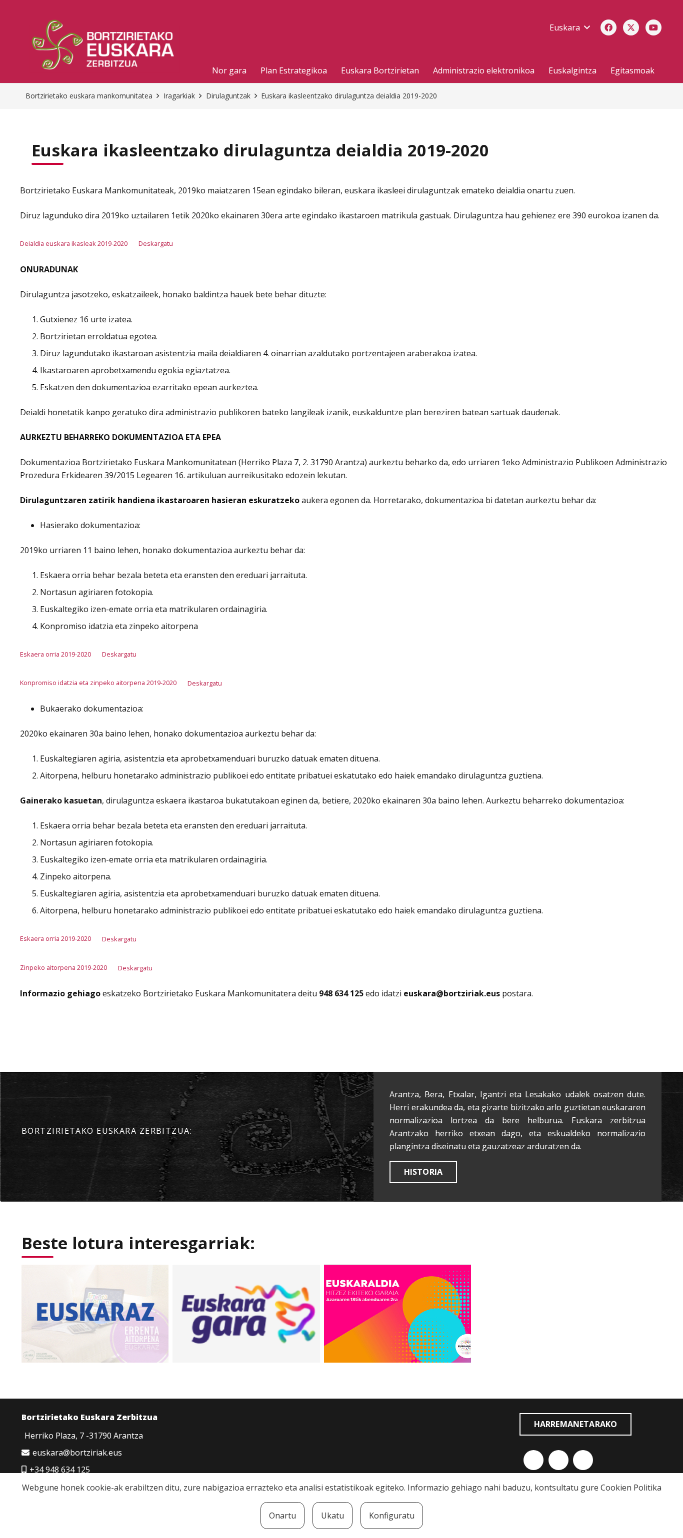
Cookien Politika (631, 1487)
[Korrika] (246, 1314)
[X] (631, 27)
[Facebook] (608, 27)
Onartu (282, 1515)
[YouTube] (654, 27)
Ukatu (332, 1515)
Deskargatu (155, 243)
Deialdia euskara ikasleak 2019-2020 (74, 243)
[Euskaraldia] (397, 1314)
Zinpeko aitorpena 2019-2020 (63, 967)
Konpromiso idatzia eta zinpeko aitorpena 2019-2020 (98, 683)
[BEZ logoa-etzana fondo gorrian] (109, 46)
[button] (570, 27)
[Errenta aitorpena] (95, 1314)
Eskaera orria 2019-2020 (55, 654)
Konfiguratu (391, 1515)
